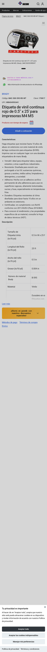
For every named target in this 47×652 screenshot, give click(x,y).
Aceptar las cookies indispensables (23, 635)
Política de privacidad (10, 649)
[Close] (45, 607)
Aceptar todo (23, 629)
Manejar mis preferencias (23, 642)
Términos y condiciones (29, 649)
